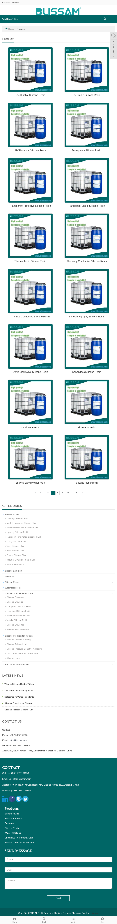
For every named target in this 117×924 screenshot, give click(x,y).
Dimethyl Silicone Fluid (17, 518)
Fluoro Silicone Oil (15, 564)
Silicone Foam (13, 658)
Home (11, 29)
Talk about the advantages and (19, 690)
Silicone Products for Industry (19, 636)
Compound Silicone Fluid (19, 606)
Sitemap (95, 913)
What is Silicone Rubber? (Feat (19, 684)
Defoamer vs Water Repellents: (19, 697)
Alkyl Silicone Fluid (15, 550)
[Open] (113, 46)
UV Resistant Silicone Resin (30, 150)
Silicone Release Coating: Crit (18, 709)
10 (67, 493)
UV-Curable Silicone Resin (30, 95)
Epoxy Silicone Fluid (16, 541)
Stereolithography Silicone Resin (87, 316)
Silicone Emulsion (13, 571)
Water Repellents (13, 588)
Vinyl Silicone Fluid (16, 546)
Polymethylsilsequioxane (18, 615)
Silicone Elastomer (15, 597)
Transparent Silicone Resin (86, 150)
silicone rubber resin (87, 482)
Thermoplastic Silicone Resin (30, 261)
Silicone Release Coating (19, 639)
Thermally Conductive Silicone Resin (87, 261)
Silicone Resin (12, 582)
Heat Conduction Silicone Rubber (23, 653)
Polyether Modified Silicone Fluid (22, 527)
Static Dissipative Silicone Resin (30, 372)
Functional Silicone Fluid (18, 611)
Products (21, 29)
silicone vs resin (86, 427)
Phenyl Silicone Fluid (17, 555)
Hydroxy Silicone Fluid (17, 532)
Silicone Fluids (12, 514)
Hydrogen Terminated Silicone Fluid (24, 537)
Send (58, 898)
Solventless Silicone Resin (86, 372)
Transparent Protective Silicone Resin (30, 206)
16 (76, 493)
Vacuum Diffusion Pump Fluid (21, 560)
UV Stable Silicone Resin (86, 95)
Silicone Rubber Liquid (17, 644)
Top (102, 922)
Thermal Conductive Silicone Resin (30, 316)
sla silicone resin (30, 427)
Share (15, 922)
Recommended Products (17, 664)
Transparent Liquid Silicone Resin (86, 206)
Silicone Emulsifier (15, 625)
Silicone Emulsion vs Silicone (18, 703)
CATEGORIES (10, 19)
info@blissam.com (18, 740)
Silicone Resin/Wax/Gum (18, 629)
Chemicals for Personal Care (19, 593)
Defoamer (10, 576)
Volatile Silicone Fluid (17, 620)
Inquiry (73, 922)
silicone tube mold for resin (30, 482)
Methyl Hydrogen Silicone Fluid (21, 523)
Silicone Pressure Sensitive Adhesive (24, 649)
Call (44, 922)
